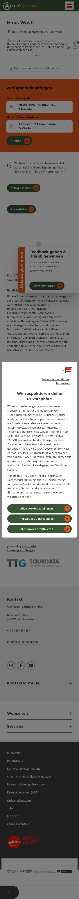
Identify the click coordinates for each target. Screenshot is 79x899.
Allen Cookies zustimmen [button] (36, 508)
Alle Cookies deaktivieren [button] (36, 529)
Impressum (63, 383)
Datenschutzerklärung (56, 379)
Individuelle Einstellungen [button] (37, 518)
